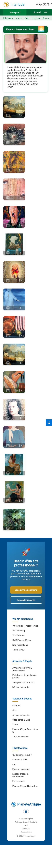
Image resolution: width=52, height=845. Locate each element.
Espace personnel (20, 769)
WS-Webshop (18, 630)
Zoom (19, 18)
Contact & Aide (19, 759)
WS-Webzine (18, 635)
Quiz (27, 18)
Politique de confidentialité (26, 822)
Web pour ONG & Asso (23, 682)
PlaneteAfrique (29, 804)
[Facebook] (26, 811)
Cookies (26, 829)
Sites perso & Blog (21, 720)
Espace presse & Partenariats (20, 775)
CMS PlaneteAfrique (21, 640)
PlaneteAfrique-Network (23, 786)
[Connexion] (37, 4)
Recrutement (18, 781)
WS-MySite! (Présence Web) (25, 626)
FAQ (14, 764)
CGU (26, 825)
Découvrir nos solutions (26, 590)
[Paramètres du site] (48, 4)
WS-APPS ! (15, 12)
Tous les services (20, 736)
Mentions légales (26, 819)
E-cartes (36, 18)
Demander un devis (26, 600)
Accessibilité (26, 832)
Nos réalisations (20, 645)
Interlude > (8, 18)
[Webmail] (40, 4)
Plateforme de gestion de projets (24, 676)
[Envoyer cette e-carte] (20, 115)
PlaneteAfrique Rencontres (25, 729)
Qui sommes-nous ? (22, 755)
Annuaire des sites (21, 715)
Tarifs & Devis (19, 649)
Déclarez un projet (21, 687)
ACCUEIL (37, 12)
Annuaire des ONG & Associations (22, 669)
